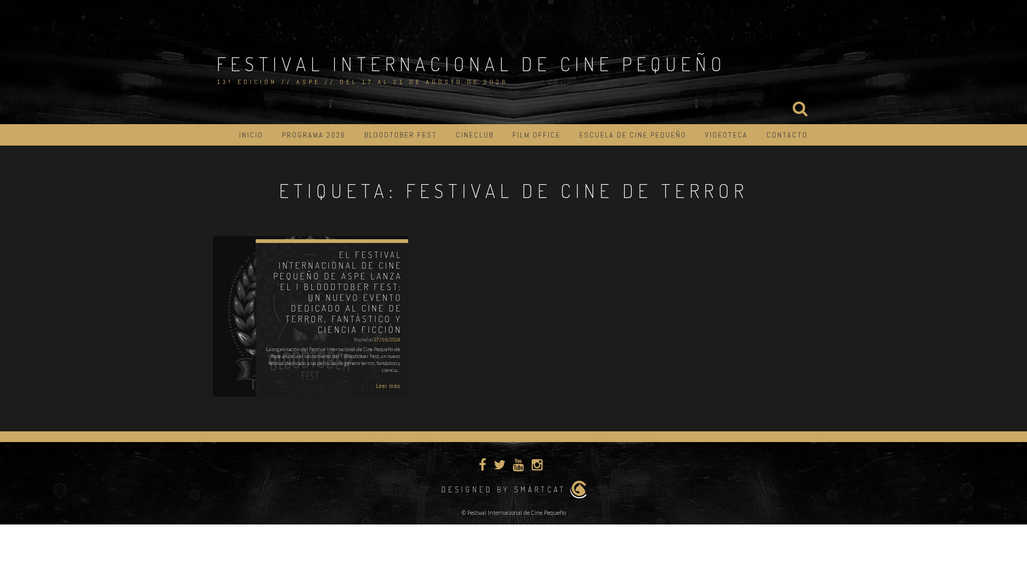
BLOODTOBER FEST (400, 135)
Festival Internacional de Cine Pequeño (471, 63)
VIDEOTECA (726, 135)
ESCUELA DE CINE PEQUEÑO (632, 135)
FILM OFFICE (536, 135)
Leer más (388, 386)
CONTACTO (787, 135)
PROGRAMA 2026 (314, 135)
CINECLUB (475, 135)
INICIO (251, 135)
